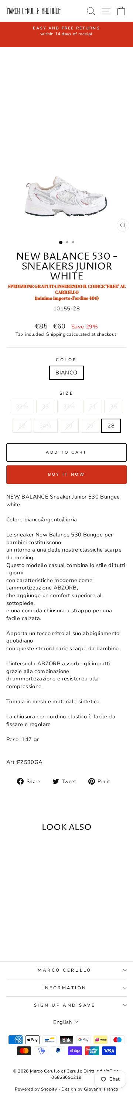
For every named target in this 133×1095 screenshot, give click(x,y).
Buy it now (66, 474)
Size (66, 393)
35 (113, 406)
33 (45, 406)
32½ (22, 406)
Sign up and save (65, 1005)
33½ (69, 406)
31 (92, 406)
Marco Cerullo (65, 970)
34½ (46, 425)
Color (66, 360)
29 (90, 425)
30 (69, 425)
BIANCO (66, 372)
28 (111, 425)
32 (21, 425)
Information (64, 988)
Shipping (55, 334)
